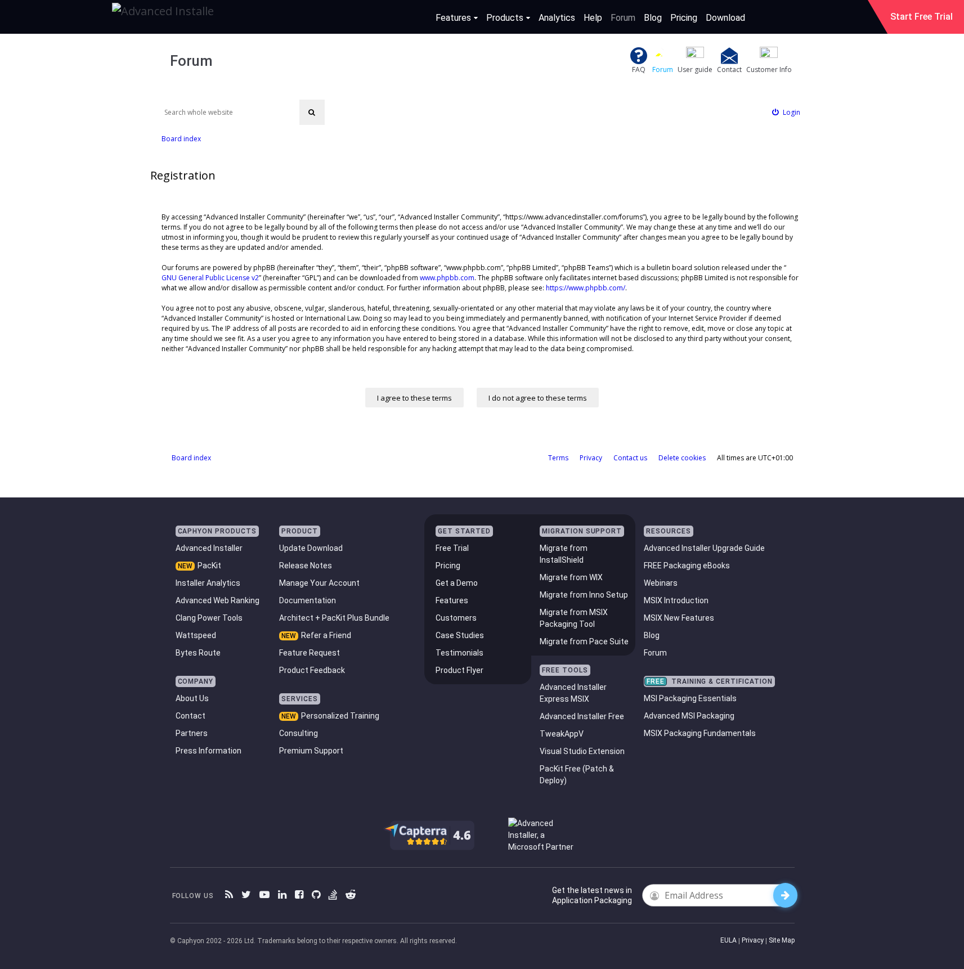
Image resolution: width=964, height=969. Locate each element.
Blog (653, 17)
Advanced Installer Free (582, 716)
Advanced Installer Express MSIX (573, 693)
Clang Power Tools (209, 617)
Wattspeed (196, 635)
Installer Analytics (208, 582)
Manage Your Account (319, 582)
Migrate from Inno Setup (584, 594)
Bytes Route (198, 652)
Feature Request (309, 652)
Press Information (208, 750)
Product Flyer (459, 670)
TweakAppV (562, 733)
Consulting (298, 733)
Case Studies (460, 635)
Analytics (557, 17)
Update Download (311, 548)
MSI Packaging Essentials (690, 698)
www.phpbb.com (447, 277)
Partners (192, 733)
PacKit (209, 565)
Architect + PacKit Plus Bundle (334, 617)
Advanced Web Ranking (217, 600)
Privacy (753, 940)
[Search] (312, 112)
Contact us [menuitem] (630, 458)
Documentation (307, 600)
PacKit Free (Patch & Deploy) (577, 774)
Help (593, 17)
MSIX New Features (679, 617)
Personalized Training (340, 715)
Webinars (661, 582)
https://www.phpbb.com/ (585, 288)
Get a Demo (457, 582)
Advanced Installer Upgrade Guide (704, 548)
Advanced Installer (209, 548)
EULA (728, 940)
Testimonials (459, 652)
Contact (190, 715)
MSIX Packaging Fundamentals (700, 733)
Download (725, 17)
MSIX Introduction (676, 600)
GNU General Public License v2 (210, 277)
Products (504, 17)
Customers (456, 617)
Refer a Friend (326, 635)
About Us (192, 698)
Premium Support (311, 750)
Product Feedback (312, 670)
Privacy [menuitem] (591, 458)
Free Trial (452, 548)
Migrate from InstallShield (564, 554)
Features (453, 17)
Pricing (683, 17)
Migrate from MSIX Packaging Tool (574, 618)
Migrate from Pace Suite (584, 641)
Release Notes (305, 565)
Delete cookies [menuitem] (682, 458)
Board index (191, 458)
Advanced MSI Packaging (689, 715)
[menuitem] (786, 112)
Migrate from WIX (571, 577)
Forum (623, 17)
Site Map (782, 940)
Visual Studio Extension (582, 751)
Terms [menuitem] (558, 458)
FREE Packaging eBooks (687, 565)
